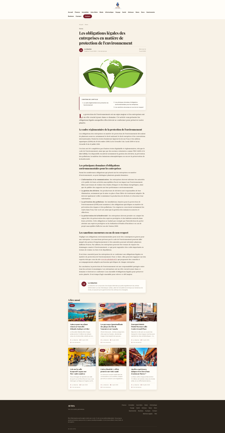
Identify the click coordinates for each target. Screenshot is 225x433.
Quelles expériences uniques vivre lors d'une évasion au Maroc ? (140, 371)
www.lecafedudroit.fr (109, 259)
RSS (156, 413)
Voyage (117, 12)
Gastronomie (150, 12)
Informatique (109, 12)
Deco (142, 12)
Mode (101, 12)
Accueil (70, 12)
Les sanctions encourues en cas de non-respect (129, 107)
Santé (124, 12)
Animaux (131, 12)
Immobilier (85, 12)
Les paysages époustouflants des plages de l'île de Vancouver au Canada (112, 326)
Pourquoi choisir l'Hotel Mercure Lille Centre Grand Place (139, 326)
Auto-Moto (94, 12)
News (137, 12)
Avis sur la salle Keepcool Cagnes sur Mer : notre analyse (78, 371)
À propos (78, 16)
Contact (87, 16)
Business (71, 16)
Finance (77, 12)
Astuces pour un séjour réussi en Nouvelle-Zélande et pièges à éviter (79, 326)
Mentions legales (147, 413)
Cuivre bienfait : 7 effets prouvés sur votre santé (110, 370)
